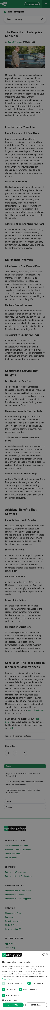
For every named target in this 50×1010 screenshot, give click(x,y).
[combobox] (43, 954)
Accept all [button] (13, 1005)
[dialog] (25, 980)
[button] (25, 1000)
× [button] (47, 954)
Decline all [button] (36, 1005)
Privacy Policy (7, 979)
